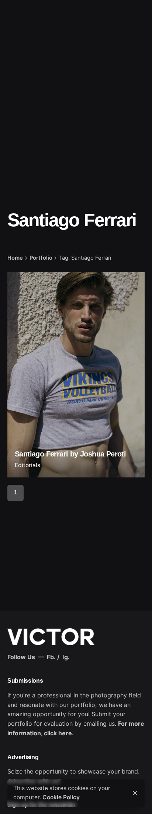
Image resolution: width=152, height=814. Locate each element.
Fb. (51, 657)
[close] (135, 793)
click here (58, 733)
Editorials (27, 465)
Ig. (66, 657)
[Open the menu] (17, 49)
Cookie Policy (61, 797)
